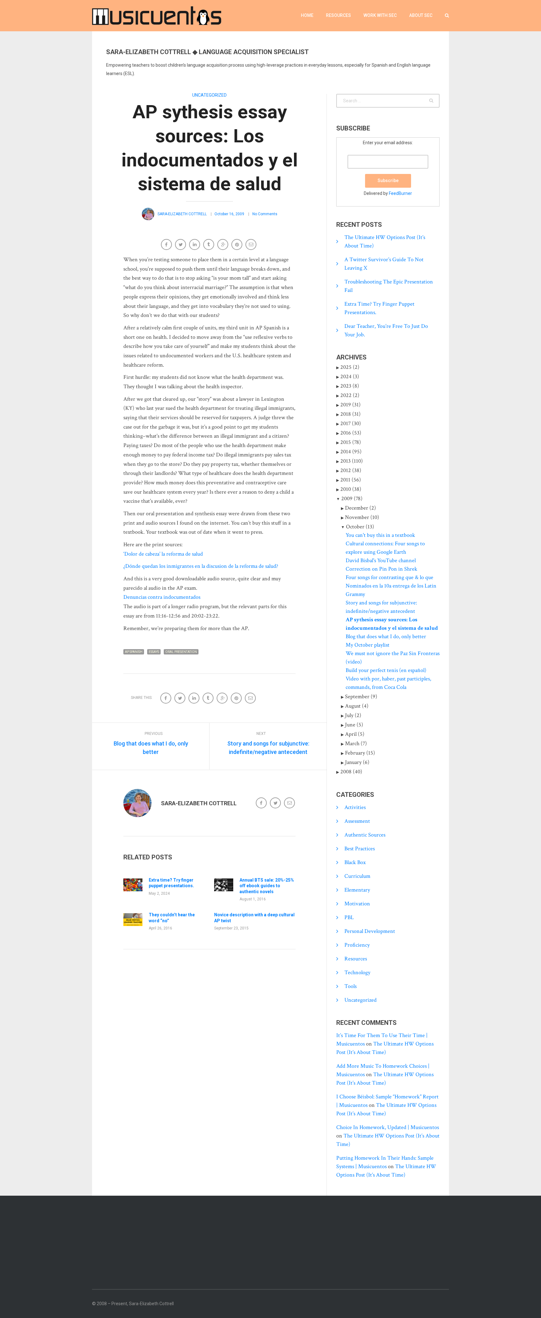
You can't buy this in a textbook (380, 535)
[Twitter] (275, 803)
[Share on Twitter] (181, 245)
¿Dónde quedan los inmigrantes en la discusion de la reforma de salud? (200, 566)
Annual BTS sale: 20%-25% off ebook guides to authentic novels (267, 886)
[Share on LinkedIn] (195, 245)
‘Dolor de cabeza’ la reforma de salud (163, 553)
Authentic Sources (364, 834)
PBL (349, 917)
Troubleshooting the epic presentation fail (388, 286)
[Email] (251, 245)
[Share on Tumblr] (209, 245)
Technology (357, 972)
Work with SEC (380, 15)
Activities (355, 807)
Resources (338, 15)
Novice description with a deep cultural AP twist (254, 917)
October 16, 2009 (229, 214)
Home (307, 15)
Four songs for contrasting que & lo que (389, 577)
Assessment (357, 821)
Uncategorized (209, 95)
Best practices (359, 848)
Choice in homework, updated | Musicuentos (387, 1127)
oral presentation (181, 652)
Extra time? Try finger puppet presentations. (171, 883)
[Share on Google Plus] (223, 245)
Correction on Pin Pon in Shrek (381, 568)
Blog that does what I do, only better (386, 636)
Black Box (355, 862)
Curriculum (357, 876)
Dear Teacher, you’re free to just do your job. (386, 330)
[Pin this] (237, 245)
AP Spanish (133, 652)
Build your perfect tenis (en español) (386, 670)
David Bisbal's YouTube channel (381, 560)
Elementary (357, 889)
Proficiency (357, 945)
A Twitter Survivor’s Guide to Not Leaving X (384, 264)
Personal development (369, 931)
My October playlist (367, 645)
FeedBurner (400, 193)
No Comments (264, 214)
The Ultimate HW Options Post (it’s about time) (384, 241)
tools (350, 986)
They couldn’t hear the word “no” (172, 917)
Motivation (357, 903)
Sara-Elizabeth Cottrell (182, 214)
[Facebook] (261, 803)
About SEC (420, 15)
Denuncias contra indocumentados (161, 597)
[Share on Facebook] (167, 245)
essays (154, 652)
